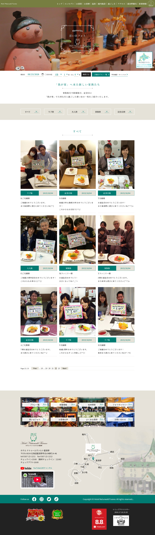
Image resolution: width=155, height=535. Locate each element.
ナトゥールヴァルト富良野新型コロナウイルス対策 (144, 60)
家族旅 (98, 111)
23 (59, 368)
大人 (72, 75)
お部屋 (79, 3)
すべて (27, 111)
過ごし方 (111, 3)
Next (64, 368)
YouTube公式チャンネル (42, 468)
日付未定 (49, 74)
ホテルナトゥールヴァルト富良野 (9, 3)
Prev (35, 368)
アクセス (121, 3)
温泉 (94, 3)
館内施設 (102, 3)
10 (42, 368)
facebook (34, 499)
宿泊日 (23, 74)
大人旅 (74, 111)
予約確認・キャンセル (118, 75)
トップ (59, 3)
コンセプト (69, 3)
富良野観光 (132, 3)
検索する (86, 74)
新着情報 (143, 3)
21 (53, 368)
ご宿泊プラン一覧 (100, 74)
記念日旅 (121, 111)
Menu (151, 5)
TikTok (56, 499)
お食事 (87, 3)
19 (46, 368)
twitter (49, 499)
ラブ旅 (51, 111)
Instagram (41, 499)
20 (49, 368)
